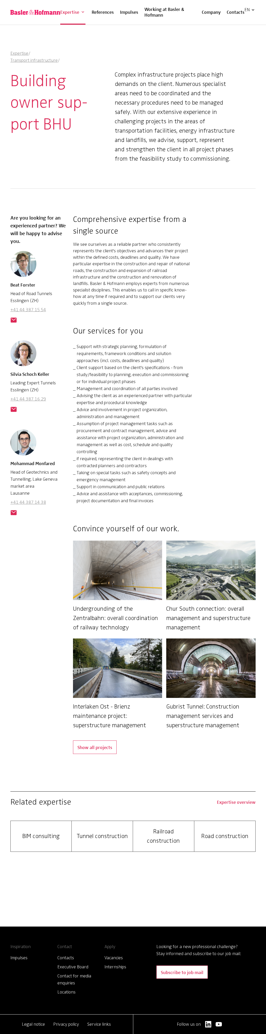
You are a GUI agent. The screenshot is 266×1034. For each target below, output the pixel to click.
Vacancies (113, 958)
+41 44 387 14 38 (28, 502)
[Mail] (13, 320)
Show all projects (94, 747)
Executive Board (72, 967)
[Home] (35, 12)
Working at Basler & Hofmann (164, 12)
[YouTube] (219, 1024)
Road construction (224, 836)
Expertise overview (236, 802)
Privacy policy (66, 1024)
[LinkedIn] (208, 1024)
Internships (115, 967)
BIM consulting (41, 836)
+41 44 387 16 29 (28, 399)
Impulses (129, 12)
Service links (99, 1024)
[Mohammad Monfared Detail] (23, 445)
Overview (73, 5)
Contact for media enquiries (74, 979)
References (103, 12)
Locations (66, 992)
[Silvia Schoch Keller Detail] (23, 355)
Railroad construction (163, 836)
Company (211, 12)
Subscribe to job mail (182, 972)
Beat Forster (22, 284)
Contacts (235, 12)
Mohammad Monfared (32, 463)
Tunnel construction (102, 836)
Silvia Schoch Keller (29, 374)
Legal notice (33, 1024)
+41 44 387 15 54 (28, 309)
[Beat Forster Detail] (23, 266)
